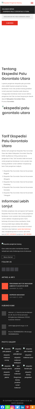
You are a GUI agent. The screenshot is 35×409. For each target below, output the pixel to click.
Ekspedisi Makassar (17, 295)
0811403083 (27, 234)
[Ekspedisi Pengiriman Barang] (12, 3)
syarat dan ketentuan (24, 229)
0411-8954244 (11, 234)
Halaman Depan (8, 9)
